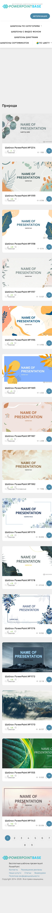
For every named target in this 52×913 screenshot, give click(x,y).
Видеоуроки (40, 873)
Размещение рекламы (31, 869)
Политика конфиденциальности (24, 876)
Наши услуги (15, 873)
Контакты (13, 869)
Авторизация (40, 16)
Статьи (28, 873)
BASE (25, 6)
